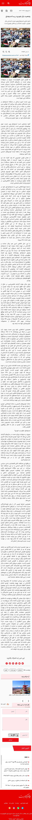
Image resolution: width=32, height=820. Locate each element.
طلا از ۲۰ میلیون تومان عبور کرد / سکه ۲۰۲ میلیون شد (17, 786)
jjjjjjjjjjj (26, 757)
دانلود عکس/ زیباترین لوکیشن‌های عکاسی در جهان (19, 695)
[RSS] (10, 808)
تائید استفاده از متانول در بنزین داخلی (18, 780)
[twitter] (19, 663)
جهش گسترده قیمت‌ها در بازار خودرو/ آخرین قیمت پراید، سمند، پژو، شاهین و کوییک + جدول (16, 770)
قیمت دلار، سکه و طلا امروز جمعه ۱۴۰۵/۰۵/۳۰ (16, 776)
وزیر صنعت (12, 670)
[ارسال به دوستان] (11, 11)
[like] (8, 705)
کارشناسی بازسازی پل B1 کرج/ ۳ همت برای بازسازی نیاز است (17, 763)
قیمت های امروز (24, 803)
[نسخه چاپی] (2, 11)
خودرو (6, 670)
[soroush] (9, 663)
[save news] (6, 11)
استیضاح (20, 670)
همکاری (6, 803)
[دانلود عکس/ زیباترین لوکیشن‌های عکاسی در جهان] (21, 687)
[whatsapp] (15, 663)
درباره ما (17, 803)
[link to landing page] (24, 3)
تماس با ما (11, 803)
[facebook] (6, 663)
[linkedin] (12, 663)
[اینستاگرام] (14, 808)
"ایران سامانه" (12, 819)
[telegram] (24, 663)
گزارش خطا (3, 704)
